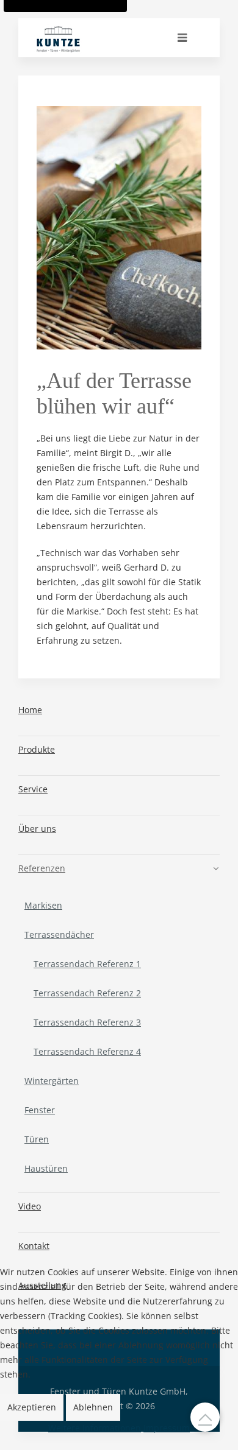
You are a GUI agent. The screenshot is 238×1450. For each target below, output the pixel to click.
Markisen (43, 905)
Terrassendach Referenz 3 (87, 1022)
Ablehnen (93, 1407)
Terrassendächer (59, 934)
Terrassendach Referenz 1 (87, 964)
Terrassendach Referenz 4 (87, 1051)
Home (30, 710)
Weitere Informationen (94, 1428)
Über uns (37, 828)
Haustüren (46, 1168)
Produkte (36, 749)
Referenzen (41, 868)
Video (29, 1206)
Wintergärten (51, 1080)
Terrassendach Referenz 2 (87, 993)
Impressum (166, 1428)
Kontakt (33, 1245)
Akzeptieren (31, 1407)
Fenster (39, 1110)
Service (33, 789)
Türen (36, 1139)
